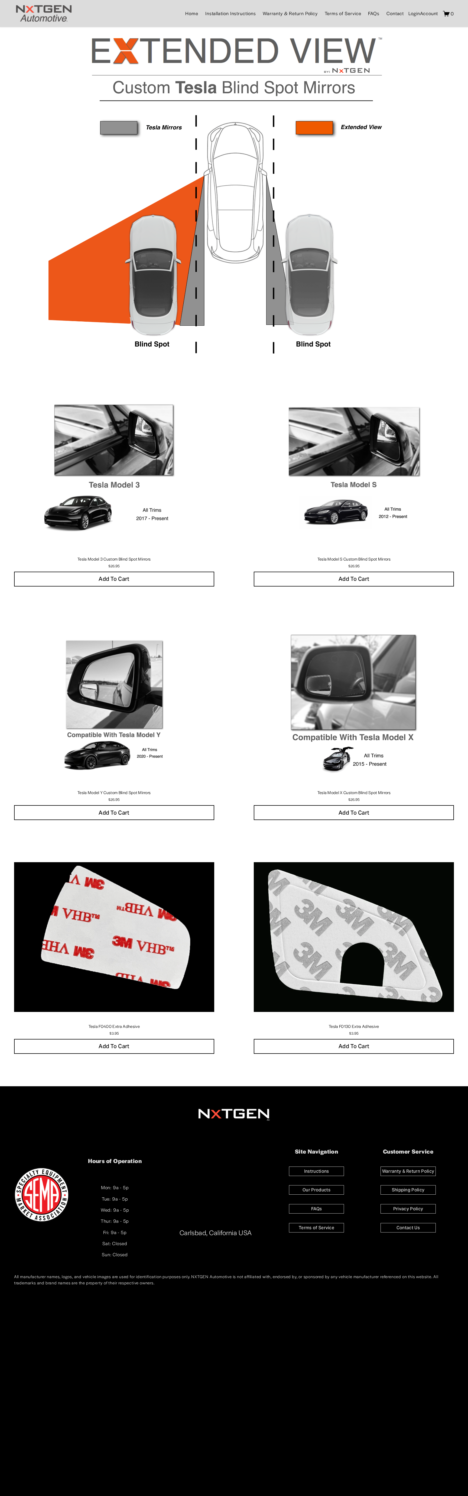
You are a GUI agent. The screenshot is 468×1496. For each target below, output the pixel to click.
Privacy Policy (408, 1209)
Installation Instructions (230, 13)
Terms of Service (343, 13)
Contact (395, 13)
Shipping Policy (408, 1190)
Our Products (316, 1190)
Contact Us (408, 1228)
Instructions (316, 1171)
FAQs (373, 13)
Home (191, 13)
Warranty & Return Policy (290, 13)
